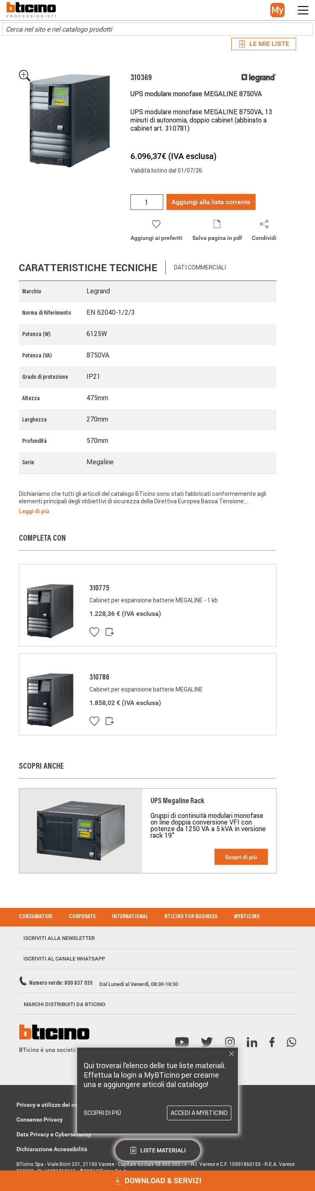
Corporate (82, 917)
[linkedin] (252, 1042)
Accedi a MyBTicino (199, 1113)
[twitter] (207, 1042)
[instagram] (230, 1042)
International (130, 917)
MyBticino (247, 917)
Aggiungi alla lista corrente (211, 202)
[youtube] (182, 1042)
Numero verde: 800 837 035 (61, 983)
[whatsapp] (291, 1042)
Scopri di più (241, 857)
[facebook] (271, 1042)
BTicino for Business (190, 917)
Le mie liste (269, 44)
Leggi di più (34, 511)
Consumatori (35, 917)
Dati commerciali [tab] (200, 267)
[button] (277, 10)
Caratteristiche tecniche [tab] (88, 268)
